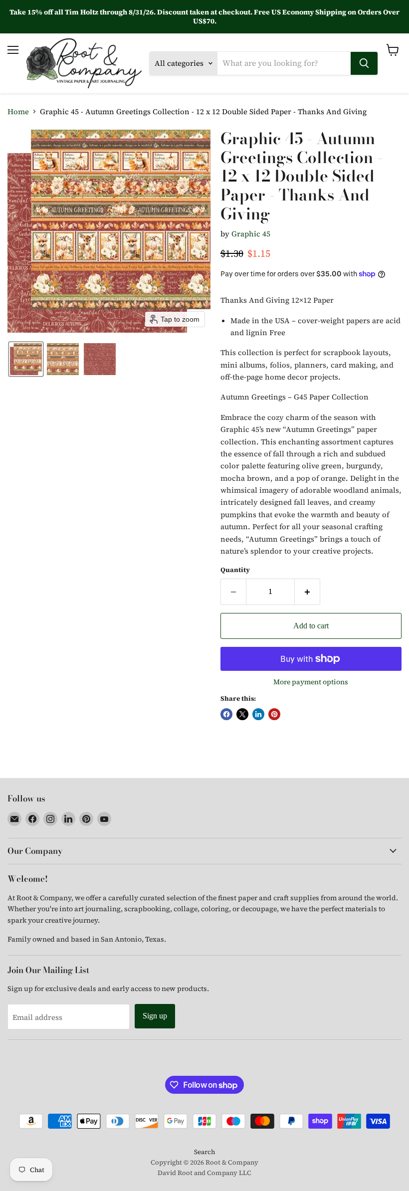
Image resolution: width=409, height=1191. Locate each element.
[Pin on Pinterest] (274, 714)
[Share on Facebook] (226, 714)
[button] (26, 359)
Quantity (235, 570)
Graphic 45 (250, 233)
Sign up (155, 1015)
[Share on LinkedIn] (258, 714)
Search (204, 1152)
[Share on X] (242, 714)
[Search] (364, 63)
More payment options (310, 682)
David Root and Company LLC (204, 1173)
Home (18, 111)
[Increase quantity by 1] (307, 591)
